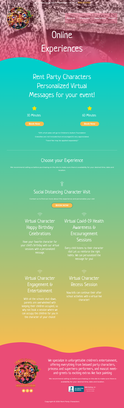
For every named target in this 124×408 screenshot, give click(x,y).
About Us (70, 18)
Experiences (100, 18)
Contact (112, 18)
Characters (85, 18)
